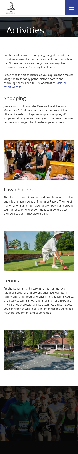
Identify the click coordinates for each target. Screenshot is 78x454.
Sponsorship (39, 404)
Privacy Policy (39, 410)
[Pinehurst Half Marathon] (10, 7)
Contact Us (39, 417)
